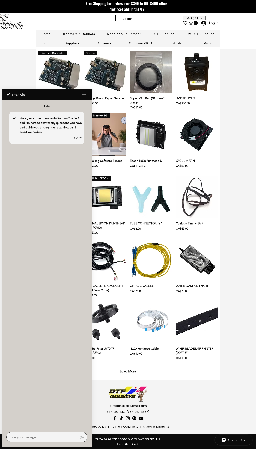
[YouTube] (141, 418)
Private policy (96, 427)
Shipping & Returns (156, 427)
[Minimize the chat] (84, 95)
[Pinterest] (134, 418)
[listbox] (194, 18)
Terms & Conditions (124, 427)
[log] (47, 265)
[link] (194, 23)
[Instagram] (127, 418)
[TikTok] (121, 418)
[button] (194, 18)
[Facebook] (114, 418)
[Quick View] (151, 72)
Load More (128, 371)
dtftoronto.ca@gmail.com (128, 406)
